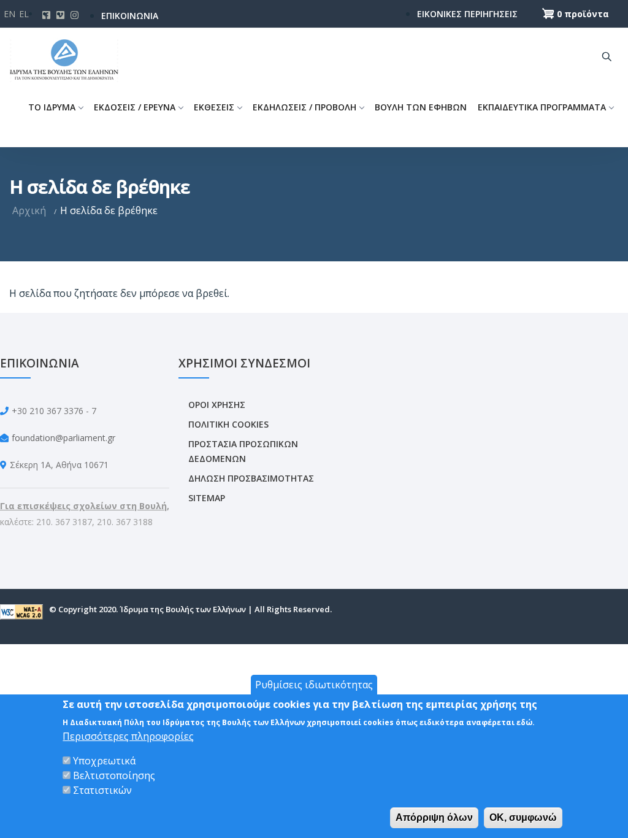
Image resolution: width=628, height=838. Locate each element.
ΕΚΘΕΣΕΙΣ (214, 107)
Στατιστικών (102, 790)
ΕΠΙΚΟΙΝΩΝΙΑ (129, 15)
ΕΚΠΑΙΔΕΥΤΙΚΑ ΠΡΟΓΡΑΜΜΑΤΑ (542, 107)
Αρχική (29, 210)
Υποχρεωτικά (104, 760)
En (9, 14)
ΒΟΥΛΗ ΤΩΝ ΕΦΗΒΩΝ (421, 107)
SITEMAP (206, 498)
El (24, 14)
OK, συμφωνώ (523, 817)
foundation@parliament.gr (63, 438)
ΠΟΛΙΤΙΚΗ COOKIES (228, 424)
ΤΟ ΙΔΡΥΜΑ (51, 107)
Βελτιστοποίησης (114, 775)
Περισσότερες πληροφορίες (128, 736)
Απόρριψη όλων (434, 817)
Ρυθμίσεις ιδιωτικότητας (314, 684)
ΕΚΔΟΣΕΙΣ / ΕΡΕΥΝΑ (134, 107)
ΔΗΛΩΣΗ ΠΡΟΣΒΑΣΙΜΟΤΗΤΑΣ (251, 478)
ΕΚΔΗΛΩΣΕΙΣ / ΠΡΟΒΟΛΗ (304, 107)
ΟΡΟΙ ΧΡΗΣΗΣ (216, 404)
